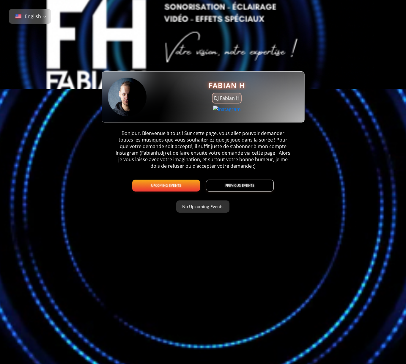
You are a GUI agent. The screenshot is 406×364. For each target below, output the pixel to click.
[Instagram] (227, 109)
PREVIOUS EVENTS (239, 185)
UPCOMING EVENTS (166, 185)
